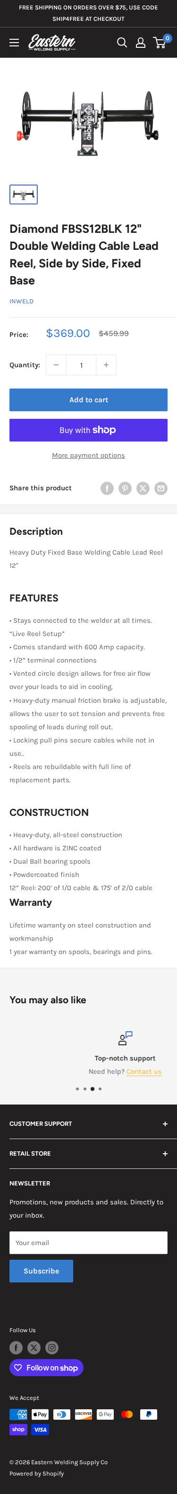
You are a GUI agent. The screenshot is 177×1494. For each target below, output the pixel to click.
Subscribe (41, 1270)
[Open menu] (14, 42)
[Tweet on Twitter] (143, 488)
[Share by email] (161, 488)
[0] (160, 42)
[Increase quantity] (106, 365)
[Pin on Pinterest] (125, 488)
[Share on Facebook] (107, 488)
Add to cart (88, 399)
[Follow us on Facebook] (16, 1347)
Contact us (111, 1071)
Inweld (21, 301)
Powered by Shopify (36, 1473)
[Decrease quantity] (56, 365)
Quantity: (24, 365)
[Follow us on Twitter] (34, 1347)
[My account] (140, 42)
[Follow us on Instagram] (52, 1347)
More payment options (88, 455)
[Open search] (122, 42)
